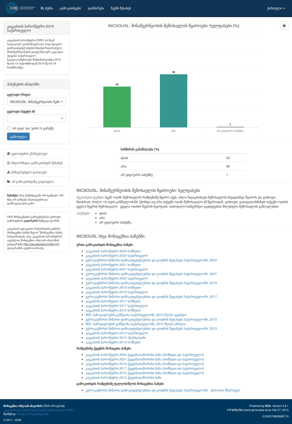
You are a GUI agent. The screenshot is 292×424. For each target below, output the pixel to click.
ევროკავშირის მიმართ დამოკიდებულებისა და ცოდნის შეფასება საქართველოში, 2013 (151, 328)
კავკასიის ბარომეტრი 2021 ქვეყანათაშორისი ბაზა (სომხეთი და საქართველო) (145, 359)
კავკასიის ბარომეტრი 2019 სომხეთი (113, 287)
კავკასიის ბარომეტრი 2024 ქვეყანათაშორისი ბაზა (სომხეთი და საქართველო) (145, 354)
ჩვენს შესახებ (121, 8)
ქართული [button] (275, 8)
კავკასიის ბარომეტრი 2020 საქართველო (117, 278)
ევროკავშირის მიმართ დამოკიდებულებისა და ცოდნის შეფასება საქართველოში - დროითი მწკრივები (163, 390)
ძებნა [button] (49, 8)
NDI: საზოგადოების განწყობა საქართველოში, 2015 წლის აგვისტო (136, 314)
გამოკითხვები (70, 8)
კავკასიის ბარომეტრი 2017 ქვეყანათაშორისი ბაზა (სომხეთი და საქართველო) (145, 368)
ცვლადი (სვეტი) (19, 111)
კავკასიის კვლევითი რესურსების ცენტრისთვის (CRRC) (39, 410)
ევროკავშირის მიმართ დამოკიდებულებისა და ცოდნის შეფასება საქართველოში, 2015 (151, 319)
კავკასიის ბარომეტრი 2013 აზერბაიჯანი (116, 337)
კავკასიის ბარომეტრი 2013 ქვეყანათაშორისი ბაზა (124, 377)
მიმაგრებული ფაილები (29, 172)
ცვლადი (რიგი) (18, 94)
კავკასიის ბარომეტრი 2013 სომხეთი (113, 342)
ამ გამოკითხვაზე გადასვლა (33, 181)
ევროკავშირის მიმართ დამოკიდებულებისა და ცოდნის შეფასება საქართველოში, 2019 (151, 282)
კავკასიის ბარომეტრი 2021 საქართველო (117, 269)
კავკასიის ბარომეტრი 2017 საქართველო (117, 305)
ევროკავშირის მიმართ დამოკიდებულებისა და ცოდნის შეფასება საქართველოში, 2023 (151, 260)
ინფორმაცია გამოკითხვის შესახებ (37, 162)
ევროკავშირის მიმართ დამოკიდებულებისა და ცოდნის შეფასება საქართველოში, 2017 (151, 296)
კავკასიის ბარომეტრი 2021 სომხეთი (113, 264)
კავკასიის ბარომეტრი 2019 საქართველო (117, 292)
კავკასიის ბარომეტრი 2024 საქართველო (117, 255)
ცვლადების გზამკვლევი (29, 153)
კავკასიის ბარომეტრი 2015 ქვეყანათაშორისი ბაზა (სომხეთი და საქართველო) (145, 372)
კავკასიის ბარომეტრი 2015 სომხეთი (113, 310)
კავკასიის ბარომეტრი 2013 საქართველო (117, 333)
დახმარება (96, 8)
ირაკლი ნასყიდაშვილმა (32, 414)
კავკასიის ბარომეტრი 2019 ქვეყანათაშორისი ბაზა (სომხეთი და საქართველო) (145, 363)
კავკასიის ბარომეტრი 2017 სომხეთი (113, 301)
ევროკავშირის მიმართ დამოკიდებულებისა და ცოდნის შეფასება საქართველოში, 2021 (151, 273)
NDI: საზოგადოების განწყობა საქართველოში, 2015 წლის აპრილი (136, 323)
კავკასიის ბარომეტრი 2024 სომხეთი (113, 251)
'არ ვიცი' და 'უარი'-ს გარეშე (33, 128)
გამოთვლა (18, 136)
